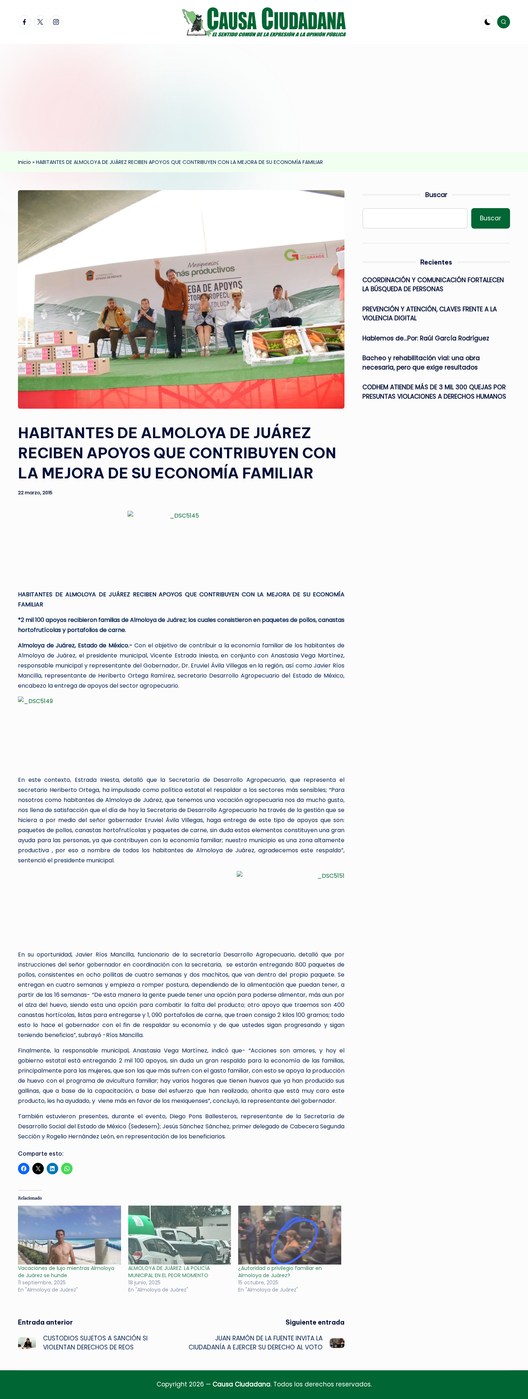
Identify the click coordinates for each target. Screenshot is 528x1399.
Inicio (24, 162)
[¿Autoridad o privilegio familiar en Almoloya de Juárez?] (289, 1235)
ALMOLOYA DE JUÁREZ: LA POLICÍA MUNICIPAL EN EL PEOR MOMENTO (169, 1272)
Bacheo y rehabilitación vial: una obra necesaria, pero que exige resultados (421, 363)
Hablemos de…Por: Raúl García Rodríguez (425, 338)
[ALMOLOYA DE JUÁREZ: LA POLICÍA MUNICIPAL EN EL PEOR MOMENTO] (179, 1235)
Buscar (436, 194)
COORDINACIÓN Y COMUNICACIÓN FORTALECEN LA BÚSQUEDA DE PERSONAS (433, 285)
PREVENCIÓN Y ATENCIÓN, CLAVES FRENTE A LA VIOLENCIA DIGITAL (429, 314)
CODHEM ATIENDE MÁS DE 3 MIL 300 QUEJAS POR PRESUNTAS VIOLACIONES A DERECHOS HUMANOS (434, 392)
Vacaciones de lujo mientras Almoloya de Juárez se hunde (66, 1272)
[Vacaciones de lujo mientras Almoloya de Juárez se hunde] (69, 1235)
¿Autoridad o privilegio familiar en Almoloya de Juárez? (280, 1272)
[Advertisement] (264, 97)
